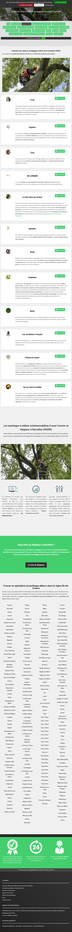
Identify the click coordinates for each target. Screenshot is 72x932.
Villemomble (62, 773)
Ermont (27, 608)
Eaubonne (10, 805)
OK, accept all (61, 2)
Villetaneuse (62, 799)
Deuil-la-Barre (10, 794)
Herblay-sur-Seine (27, 675)
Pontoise (45, 803)
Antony (10, 612)
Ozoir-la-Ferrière (45, 703)
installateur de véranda (38, 30)
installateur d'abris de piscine (25, 27)
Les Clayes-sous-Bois (27, 759)
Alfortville (9, 608)
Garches (27, 645)
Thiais (62, 736)
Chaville (9, 724)
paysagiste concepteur (15, 34)
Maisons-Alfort (27, 801)
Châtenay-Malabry (9, 714)
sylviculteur (49, 34)
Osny (44, 700)
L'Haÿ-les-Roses (27, 784)
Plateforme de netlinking (8, 895)
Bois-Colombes (9, 650)
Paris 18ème (45, 745)
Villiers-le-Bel (62, 802)
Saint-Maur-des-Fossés (62, 669)
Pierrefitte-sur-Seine (44, 788)
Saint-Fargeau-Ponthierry (62, 651)
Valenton (62, 752)
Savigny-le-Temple (62, 698)
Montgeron (44, 632)
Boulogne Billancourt (9, 666)
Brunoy (10, 681)
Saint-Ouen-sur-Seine (62, 687)
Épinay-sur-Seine (9, 812)
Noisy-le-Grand (44, 686)
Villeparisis (62, 792)
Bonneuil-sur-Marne (10, 661)
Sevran (62, 709)
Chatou (9, 721)
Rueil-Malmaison (62, 629)
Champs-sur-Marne (10, 707)
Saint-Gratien (62, 661)
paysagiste (63, 30)
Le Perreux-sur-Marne (27, 735)
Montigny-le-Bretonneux (45, 637)
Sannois (62, 691)
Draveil (10, 801)
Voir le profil (60, 98)
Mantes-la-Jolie (27, 812)
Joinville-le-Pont (27, 691)
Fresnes (27, 638)
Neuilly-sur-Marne (44, 672)
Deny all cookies (26, 5)
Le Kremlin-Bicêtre (27, 726)
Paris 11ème (45, 721)
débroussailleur (16, 24)
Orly (45, 693)
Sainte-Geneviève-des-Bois (62, 645)
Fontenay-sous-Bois (27, 630)
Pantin (45, 710)
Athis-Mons (9, 626)
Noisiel (45, 682)
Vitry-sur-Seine (62, 816)
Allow (43, 38)
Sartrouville (62, 695)
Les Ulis (27, 777)
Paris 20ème (45, 756)
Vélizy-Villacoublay (62, 759)
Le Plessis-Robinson (27, 741)
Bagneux (9, 636)
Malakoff (27, 808)
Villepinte (62, 795)
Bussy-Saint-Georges (10, 689)
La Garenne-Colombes (27, 706)
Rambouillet (62, 612)
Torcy (62, 739)
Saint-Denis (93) (62, 640)
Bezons (9, 643)
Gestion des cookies (8, 893)
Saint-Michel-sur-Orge (62, 675)
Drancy (10, 798)
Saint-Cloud (62, 633)
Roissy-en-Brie (62, 619)
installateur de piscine (12, 30)
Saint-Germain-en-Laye (62, 656)
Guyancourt (27, 672)
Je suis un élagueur (36, 565)
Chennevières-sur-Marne (9, 732)
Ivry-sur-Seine (27, 688)
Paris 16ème (45, 738)
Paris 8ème (44, 780)
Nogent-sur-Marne (44, 679)
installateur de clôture (41, 27)
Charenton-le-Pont (9, 710)
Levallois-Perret (27, 780)
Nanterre (44, 661)
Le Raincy (27, 755)
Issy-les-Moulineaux (27, 683)
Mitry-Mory (45, 615)
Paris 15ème (45, 735)
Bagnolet (9, 640)
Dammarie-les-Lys (9, 791)
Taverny (62, 732)
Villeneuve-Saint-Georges (62, 787)
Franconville (27, 634)
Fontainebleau (27, 619)
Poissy (45, 796)
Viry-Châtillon (62, 813)
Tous (8, 24)
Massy (27, 819)
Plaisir (45, 793)
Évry (27, 615)
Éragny (27, 605)
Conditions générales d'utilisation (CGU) (13, 888)
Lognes (27, 794)
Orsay (45, 696)
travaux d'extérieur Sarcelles (9, 915)
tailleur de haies (58, 34)
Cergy (9, 697)
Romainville (62, 622)
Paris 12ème (45, 724)
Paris (44, 714)
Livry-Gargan (27, 791)
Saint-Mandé (62, 664)
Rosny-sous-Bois (62, 626)
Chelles (9, 728)
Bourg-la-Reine (9, 670)
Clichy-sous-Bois (10, 754)
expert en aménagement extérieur (42, 24)
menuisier (55, 30)
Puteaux (62, 608)
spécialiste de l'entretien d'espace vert (34, 34)
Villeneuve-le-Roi (62, 783)
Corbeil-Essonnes (9, 771)
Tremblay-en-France (62, 748)
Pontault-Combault (45, 800)
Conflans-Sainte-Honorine (9, 766)
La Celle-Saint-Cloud (27, 700)
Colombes (10, 758)
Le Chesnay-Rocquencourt (27, 722)
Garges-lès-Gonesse (27, 649)
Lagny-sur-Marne (27, 710)
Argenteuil (10, 619)
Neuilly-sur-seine (45, 675)
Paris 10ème (45, 717)
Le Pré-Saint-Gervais (27, 750)
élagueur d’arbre (26, 24)
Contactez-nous (6, 900)
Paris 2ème (44, 759)
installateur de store (25, 30)
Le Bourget (27, 717)
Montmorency (44, 647)
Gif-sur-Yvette (27, 661)
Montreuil (45, 650)
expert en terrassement (9, 27)
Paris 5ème (44, 770)
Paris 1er (44, 752)
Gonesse (27, 664)
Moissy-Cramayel (45, 619)
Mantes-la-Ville (27, 815)
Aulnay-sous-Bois (9, 633)
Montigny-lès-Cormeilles (45, 642)
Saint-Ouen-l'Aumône (62, 681)
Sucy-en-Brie (62, 725)
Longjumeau (27, 798)
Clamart (9, 747)
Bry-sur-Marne (9, 684)
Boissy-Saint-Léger (9, 654)
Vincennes (62, 809)
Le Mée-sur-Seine (27, 730)
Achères (9, 605)
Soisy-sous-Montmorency (62, 717)
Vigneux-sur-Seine (62, 766)
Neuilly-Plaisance (45, 668)
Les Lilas (27, 764)
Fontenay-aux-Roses (27, 624)
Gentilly (27, 657)
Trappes (62, 743)
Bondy (10, 657)
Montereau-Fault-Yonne (44, 624)
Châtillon (9, 717)
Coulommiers (10, 780)
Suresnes (62, 729)
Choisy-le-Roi (10, 744)
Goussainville (27, 668)
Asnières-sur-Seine (9, 622)
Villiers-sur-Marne (62, 806)
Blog (3, 897)
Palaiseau (45, 707)
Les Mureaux (27, 767)
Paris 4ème (44, 766)
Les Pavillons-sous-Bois (27, 772)
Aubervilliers (9, 629)
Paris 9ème (44, 784)
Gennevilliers (27, 654)
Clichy (9, 751)
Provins (62, 605)
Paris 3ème (44, 763)
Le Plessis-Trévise (27, 745)
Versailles (62, 763)
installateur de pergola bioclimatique (59, 27)
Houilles (27, 679)
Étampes (27, 612)
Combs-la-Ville (9, 761)
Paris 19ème (45, 749)
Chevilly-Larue (9, 737)
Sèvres (62, 712)
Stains (62, 722)
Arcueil (10, 615)
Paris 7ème (44, 777)
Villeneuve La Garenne (62, 778)
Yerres (62, 820)
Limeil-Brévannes (27, 787)
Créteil (10, 787)
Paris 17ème (45, 742)
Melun (45, 608)
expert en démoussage (58, 24)
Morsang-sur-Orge (44, 657)
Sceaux (62, 705)
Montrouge (44, 654)
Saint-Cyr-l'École (62, 636)
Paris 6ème (44, 773)
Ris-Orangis (62, 615)
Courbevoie (9, 784)
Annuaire (4, 885)
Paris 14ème (45, 731)
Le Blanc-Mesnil (27, 714)
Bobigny (9, 647)
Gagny (27, 641)
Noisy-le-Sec (45, 689)
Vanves (62, 756)
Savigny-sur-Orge (62, 702)
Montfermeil (45, 628)
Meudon (44, 612)
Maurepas (27, 822)
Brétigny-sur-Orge (9, 674)
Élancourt (10, 808)
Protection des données (8, 890)
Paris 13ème (45, 728)
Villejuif (62, 770)
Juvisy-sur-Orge (27, 695)
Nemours (45, 664)
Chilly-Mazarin (9, 740)
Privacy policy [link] (49, 5)
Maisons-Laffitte (27, 805)
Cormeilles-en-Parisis (9, 776)
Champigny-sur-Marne (9, 702)
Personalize (39, 5)
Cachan (9, 694)
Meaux (45, 605)
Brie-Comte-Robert (9, 677)
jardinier (48, 30)
